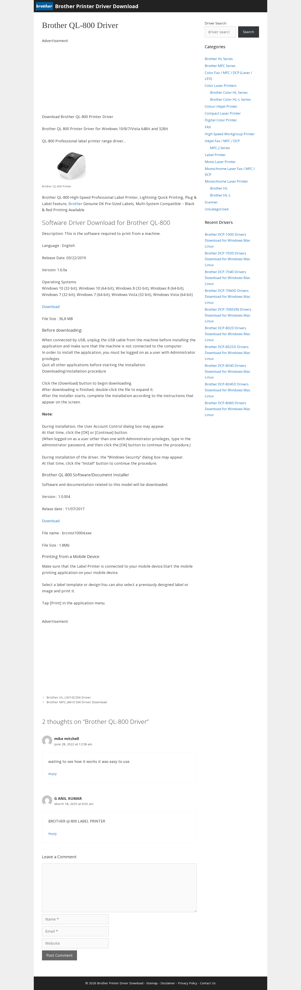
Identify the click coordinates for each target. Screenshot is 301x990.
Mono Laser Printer (220, 161)
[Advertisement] (119, 72)
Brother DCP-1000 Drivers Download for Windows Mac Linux (227, 240)
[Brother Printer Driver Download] (45, 6)
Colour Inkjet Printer (221, 106)
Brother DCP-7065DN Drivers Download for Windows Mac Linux (228, 315)
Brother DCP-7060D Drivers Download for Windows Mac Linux (227, 296)
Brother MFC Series (220, 65)
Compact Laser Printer (223, 113)
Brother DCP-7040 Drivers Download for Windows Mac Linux (227, 277)
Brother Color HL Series (229, 92)
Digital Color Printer (221, 120)
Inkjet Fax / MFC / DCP (222, 140)
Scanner (211, 202)
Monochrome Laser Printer (226, 181)
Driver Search (215, 23)
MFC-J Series (220, 147)
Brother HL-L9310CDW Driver (68, 697)
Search (248, 31)
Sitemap (152, 983)
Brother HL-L (220, 195)
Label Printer (215, 154)
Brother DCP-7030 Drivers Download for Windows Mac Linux (227, 259)
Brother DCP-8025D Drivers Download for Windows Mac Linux (227, 352)
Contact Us (208, 983)
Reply (52, 774)
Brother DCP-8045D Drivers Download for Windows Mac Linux (227, 390)
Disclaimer (168, 983)
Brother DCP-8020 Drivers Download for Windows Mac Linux (227, 334)
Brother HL (219, 188)
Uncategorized (217, 209)
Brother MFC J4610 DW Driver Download (76, 702)
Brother (75, 203)
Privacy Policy (187, 983)
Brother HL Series (219, 58)
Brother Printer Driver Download (96, 6)
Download (51, 306)
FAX (208, 127)
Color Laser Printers (220, 85)
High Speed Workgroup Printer (230, 134)
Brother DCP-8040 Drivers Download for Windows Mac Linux (227, 371)
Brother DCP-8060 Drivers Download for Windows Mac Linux (227, 409)
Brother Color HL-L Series (230, 99)
